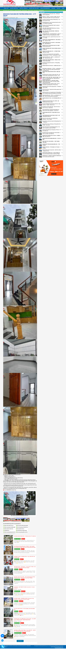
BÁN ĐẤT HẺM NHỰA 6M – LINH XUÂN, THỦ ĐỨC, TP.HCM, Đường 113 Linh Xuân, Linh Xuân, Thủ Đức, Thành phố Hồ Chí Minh (51, 81)
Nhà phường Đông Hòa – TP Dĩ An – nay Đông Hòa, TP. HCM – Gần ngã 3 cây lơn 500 (51, 57)
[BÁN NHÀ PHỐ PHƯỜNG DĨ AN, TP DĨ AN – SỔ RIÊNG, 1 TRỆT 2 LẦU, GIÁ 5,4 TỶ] (40, 136)
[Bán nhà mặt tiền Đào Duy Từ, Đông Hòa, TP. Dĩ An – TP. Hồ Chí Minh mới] (40, 130)
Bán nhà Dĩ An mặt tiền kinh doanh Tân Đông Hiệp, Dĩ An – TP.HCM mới (52, 122)
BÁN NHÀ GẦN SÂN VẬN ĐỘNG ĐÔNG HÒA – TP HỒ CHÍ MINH (52, 139)
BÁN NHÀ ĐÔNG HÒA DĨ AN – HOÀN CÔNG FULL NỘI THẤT (51, 113)
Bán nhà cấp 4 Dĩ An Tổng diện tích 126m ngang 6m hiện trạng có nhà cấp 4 (52, 90)
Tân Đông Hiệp (10, 6)
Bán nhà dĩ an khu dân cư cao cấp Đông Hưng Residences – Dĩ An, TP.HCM (50, 119)
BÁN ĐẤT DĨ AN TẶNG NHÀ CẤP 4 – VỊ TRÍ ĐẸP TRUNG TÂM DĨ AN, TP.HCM (51, 52)
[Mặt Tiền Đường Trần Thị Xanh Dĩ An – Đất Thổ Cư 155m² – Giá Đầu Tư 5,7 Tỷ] (40, 150)
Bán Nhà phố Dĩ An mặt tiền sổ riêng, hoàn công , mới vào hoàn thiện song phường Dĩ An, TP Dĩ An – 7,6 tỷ (51, 75)
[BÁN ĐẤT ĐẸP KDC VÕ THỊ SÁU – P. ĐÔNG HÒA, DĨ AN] (40, 66)
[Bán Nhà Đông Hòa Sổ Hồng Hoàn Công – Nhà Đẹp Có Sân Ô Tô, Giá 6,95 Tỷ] (40, 14)
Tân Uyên (32, 6)
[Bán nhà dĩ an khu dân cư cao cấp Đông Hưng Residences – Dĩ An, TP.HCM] (40, 119)
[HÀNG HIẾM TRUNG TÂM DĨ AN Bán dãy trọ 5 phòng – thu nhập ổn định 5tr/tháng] (40, 29)
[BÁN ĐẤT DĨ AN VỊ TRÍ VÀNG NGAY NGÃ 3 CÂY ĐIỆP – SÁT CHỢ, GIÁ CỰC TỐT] (40, 46)
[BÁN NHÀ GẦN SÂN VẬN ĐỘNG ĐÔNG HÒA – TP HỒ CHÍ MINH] (40, 139)
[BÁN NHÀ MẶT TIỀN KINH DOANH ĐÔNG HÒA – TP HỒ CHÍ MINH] (40, 145)
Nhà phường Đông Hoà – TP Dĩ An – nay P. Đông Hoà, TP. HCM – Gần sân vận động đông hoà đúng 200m (52, 96)
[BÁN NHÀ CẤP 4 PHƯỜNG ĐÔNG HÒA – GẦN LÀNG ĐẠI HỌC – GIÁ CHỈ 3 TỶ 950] (40, 40)
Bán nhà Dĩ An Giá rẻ (20, 528)
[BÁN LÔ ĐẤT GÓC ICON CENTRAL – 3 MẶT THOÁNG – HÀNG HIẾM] (40, 142)
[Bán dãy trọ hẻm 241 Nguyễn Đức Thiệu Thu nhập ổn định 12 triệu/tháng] (40, 26)
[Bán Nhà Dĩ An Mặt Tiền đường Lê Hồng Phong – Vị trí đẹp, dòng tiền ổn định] (40, 20)
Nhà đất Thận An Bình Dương (22, 530)
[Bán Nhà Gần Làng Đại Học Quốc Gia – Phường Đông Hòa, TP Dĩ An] (40, 63)
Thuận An (23, 6)
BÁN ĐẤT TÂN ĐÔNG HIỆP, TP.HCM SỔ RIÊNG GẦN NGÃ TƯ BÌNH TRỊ (52, 49)
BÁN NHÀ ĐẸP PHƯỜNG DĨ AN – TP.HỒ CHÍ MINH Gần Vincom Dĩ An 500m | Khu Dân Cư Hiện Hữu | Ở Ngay (51, 153)
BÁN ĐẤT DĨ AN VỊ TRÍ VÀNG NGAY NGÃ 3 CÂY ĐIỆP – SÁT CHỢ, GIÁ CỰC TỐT (51, 46)
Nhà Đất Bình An (36, 10)
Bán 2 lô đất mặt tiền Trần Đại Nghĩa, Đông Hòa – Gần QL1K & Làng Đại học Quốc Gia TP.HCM (51, 127)
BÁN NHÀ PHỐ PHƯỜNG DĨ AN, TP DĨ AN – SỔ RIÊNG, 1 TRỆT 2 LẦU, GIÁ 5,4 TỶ (52, 136)
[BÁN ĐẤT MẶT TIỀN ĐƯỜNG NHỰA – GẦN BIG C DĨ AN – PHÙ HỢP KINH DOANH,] (40, 60)
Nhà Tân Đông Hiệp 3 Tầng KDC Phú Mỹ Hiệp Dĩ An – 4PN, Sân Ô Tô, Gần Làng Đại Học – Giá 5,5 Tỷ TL (51, 110)
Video (63, 8)
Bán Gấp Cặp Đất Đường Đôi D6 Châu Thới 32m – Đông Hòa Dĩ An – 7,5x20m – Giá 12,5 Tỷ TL (51, 104)
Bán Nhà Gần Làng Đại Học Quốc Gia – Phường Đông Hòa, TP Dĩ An (51, 63)
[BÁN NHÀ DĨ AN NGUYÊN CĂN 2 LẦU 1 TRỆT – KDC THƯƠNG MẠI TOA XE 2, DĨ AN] (40, 101)
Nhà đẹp (53, 8)
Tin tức (58, 8)
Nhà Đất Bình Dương (6, 10)
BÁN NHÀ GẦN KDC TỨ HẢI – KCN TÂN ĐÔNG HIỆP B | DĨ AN (52, 99)
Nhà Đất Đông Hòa (24, 10)
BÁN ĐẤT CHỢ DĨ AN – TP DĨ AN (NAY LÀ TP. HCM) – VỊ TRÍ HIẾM (51, 147)
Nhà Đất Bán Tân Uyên (34, 8)
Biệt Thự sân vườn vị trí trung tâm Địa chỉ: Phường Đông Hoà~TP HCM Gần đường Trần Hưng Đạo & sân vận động (52, 93)
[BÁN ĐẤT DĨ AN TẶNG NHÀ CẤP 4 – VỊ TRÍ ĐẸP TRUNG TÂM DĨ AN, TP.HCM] (40, 52)
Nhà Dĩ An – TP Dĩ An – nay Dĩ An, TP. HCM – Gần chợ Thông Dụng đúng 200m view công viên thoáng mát (51, 17)
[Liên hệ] (2, 646)
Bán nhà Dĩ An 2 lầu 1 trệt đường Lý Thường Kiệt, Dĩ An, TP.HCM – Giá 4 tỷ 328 (52, 124)
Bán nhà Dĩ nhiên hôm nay (9, 525)
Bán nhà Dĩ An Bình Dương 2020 (22, 525)
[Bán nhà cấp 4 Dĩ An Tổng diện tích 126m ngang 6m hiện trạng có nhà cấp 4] (40, 90)
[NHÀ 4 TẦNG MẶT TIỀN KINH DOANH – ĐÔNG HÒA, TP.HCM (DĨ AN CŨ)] (40, 32)
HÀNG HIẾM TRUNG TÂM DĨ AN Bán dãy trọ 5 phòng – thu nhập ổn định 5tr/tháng (51, 29)
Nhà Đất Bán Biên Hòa (45, 8)
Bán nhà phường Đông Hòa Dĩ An (10, 532)
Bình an (14, 6)
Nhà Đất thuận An (23, 8)
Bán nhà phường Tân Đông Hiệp (10, 527)
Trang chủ (6, 8)
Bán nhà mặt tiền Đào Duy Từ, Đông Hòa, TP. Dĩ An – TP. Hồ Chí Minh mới (52, 130)
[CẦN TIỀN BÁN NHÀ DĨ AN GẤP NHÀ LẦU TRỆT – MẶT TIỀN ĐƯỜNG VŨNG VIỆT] (40, 116)
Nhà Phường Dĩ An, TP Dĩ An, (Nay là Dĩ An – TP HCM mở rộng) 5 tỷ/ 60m (52, 87)
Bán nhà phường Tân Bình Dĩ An (22, 527)
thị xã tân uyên (41, 10)
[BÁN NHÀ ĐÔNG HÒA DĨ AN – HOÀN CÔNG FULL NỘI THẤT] (40, 113)
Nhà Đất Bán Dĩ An (14, 8)
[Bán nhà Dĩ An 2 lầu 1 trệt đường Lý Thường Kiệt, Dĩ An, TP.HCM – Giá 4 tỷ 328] (40, 125)
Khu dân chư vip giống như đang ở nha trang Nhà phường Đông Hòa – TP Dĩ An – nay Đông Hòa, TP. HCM (51, 55)
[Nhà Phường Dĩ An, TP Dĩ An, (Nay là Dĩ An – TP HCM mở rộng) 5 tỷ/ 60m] (40, 87)
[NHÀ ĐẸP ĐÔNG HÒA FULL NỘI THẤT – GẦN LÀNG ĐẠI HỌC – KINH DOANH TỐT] (40, 43)
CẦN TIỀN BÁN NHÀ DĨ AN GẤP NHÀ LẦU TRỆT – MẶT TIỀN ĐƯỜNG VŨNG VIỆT (51, 116)
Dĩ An (4, 6)
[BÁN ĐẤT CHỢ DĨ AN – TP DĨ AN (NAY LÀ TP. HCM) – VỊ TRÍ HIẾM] (40, 148)
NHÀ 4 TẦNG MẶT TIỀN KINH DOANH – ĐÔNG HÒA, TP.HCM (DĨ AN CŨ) (51, 31)
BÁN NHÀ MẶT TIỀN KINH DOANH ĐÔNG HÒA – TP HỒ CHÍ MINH (51, 145)
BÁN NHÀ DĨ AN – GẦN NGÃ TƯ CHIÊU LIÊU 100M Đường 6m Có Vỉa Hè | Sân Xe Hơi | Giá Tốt (52, 156)
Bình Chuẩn (29, 6)
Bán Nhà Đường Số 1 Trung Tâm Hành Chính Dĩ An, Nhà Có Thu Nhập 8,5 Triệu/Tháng (52, 23)
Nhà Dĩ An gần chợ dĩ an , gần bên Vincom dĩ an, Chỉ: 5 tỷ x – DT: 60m (51, 37)
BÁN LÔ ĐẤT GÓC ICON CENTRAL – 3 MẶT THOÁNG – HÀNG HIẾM (51, 142)
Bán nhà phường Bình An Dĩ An (22, 532)
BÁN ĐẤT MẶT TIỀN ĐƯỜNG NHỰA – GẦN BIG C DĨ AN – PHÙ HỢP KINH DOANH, (52, 60)
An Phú (26, 6)
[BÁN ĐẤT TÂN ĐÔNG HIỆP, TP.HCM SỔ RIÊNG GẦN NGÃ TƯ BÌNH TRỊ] (40, 49)
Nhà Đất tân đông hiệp (17, 10)
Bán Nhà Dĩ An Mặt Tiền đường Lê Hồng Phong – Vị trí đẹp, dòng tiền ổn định (51, 20)
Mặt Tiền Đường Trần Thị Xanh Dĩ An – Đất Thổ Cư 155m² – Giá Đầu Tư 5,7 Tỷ (52, 150)
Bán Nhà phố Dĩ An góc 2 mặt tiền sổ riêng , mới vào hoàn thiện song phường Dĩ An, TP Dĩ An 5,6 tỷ (51, 84)
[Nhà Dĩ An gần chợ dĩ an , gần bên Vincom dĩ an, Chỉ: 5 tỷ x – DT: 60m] (40, 37)
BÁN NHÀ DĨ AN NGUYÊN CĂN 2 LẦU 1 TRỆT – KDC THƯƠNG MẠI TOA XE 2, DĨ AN (51, 101)
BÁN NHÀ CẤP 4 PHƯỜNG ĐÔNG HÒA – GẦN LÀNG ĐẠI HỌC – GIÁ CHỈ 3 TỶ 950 (51, 40)
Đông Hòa (6, 6)
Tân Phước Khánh (40, 6)
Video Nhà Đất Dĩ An (17, 523)
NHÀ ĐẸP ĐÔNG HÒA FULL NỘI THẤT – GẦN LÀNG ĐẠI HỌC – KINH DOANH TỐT (51, 43)
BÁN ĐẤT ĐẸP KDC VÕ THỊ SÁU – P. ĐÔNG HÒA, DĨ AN (51, 65)
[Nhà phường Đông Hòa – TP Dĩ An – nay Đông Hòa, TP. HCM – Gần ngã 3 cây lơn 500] (40, 57)
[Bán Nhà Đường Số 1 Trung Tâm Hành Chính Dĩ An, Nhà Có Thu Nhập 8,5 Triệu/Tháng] (40, 23)
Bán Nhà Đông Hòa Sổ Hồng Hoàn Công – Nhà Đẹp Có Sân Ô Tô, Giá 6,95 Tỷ (51, 14)
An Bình (20, 6)
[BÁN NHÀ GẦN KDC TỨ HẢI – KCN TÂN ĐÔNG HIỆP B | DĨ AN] (40, 99)
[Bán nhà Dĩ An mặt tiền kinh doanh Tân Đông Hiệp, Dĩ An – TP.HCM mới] (40, 122)
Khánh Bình (36, 6)
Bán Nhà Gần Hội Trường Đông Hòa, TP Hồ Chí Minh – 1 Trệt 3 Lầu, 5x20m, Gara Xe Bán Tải (52, 133)
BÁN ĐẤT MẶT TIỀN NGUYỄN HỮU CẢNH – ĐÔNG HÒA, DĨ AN (51, 72)
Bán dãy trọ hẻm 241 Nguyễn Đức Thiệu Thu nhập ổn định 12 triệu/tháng (51, 26)
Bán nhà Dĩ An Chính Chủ (9, 528)
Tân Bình (17, 6)
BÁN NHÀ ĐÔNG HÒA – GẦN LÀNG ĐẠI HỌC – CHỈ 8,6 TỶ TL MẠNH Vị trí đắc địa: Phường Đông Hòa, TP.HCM (52, 34)
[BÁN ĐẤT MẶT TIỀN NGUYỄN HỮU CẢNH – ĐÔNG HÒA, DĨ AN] (40, 72)
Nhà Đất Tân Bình (30, 10)
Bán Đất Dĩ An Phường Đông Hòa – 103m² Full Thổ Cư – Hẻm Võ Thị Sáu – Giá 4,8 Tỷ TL (51, 107)
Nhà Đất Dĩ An (12, 10)
